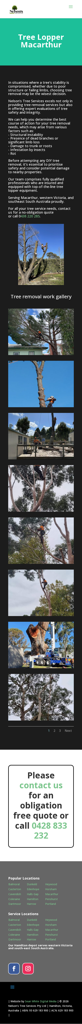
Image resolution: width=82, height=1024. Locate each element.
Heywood (51, 884)
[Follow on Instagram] (28, 968)
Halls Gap (33, 894)
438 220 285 (30, 216)
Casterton (14, 889)
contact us (41, 785)
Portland (50, 904)
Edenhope (33, 889)
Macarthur (51, 894)
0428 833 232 (49, 830)
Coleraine (14, 899)
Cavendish (14, 894)
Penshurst (51, 899)
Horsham (51, 889)
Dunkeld (32, 884)
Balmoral (14, 884)
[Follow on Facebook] (14, 968)
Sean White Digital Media (40, 1001)
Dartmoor (14, 904)
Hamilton (32, 899)
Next (68, 731)
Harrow (31, 904)
